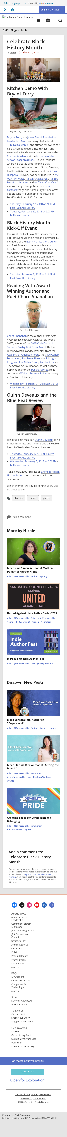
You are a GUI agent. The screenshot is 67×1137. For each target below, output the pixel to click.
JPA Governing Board (22, 930)
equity (27, 829)
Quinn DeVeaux (44, 440)
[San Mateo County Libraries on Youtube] (36, 905)
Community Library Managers (21, 925)
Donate (15, 1031)
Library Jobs (17, 963)
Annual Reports (19, 944)
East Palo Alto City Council (41, 241)
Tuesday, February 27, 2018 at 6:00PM (32, 211)
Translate (49, 3)
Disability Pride (14, 829)
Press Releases (19, 955)
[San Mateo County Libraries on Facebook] (14, 905)
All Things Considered (45, 182)
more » (15, 967)
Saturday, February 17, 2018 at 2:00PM (32, 204)
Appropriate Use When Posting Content (31, 875)
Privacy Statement (41, 1094)
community (36, 826)
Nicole (23, 30)
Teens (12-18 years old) (18, 622)
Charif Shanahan (17, 336)
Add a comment (22, 517)
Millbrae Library (19, 215)
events (32, 498)
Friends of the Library (22, 1046)
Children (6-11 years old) (43, 618)
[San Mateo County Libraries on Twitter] (21, 905)
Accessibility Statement (33, 1098)
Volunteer (16, 1042)
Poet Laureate (19, 1004)
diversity (18, 498)
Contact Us (28, 1071)
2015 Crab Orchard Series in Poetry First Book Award (30, 345)
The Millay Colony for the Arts (36, 362)
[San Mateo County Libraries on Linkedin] (44, 905)
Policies (15, 952)
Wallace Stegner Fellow (33, 373)
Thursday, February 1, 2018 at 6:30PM (32, 454)
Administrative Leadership (19, 918)
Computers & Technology (18, 986)
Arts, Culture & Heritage (19, 777)
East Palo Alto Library (22, 207)
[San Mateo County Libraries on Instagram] (29, 905)
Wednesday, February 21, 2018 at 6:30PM (34, 383)
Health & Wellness (42, 777)
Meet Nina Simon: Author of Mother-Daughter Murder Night (30, 569)
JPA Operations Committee (19, 936)
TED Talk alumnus (18, 145)
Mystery (43, 576)
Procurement (18, 959)
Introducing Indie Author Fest (25, 658)
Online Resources (20, 980)
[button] (4, 9)
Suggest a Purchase (22, 1021)
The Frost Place (31, 358)
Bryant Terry (14, 137)
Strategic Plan (18, 940)
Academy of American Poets (23, 355)
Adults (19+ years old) (18, 576)
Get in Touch (18, 1013)
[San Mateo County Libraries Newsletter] (51, 905)
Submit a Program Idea (23, 1038)
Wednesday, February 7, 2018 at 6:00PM (33, 461)
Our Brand (16, 948)
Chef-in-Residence (17, 156)
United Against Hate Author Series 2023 (32, 613)
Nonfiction (46, 622)
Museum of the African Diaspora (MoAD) (30, 158)
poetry (46, 498)
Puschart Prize (39, 370)
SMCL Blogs (10, 30)
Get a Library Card (21, 1035)
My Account (17, 976)
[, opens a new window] (28, 1081)
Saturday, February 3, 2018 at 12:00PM (32, 274)
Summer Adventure (21, 1000)
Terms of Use (22, 1094)
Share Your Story (20, 1017)
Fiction (34, 576)
